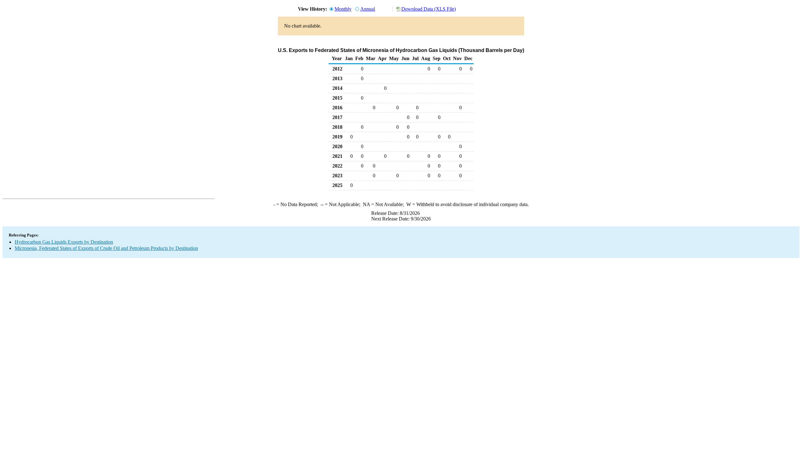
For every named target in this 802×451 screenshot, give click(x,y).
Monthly (343, 9)
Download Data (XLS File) (428, 9)
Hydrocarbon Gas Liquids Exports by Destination (64, 242)
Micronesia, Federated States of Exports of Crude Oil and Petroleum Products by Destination (106, 248)
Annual (367, 9)
